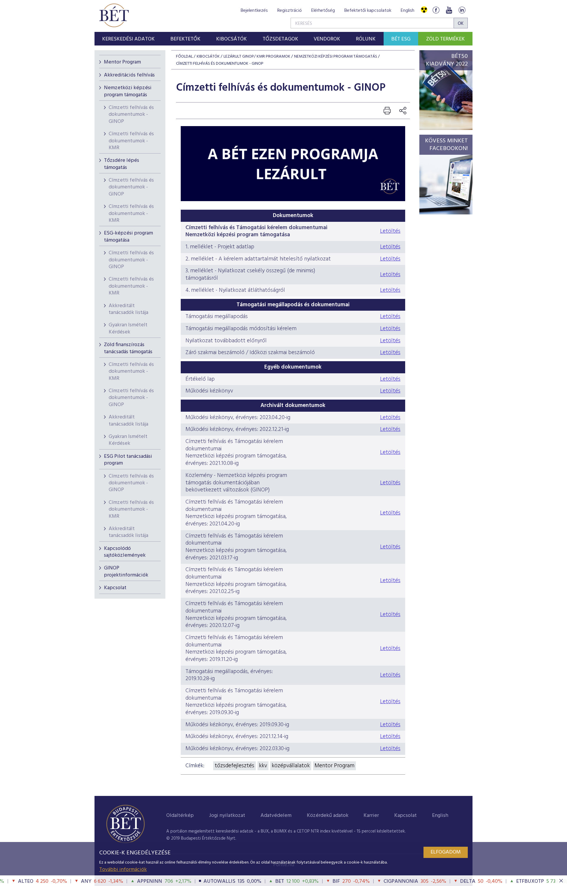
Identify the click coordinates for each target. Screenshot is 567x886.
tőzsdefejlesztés (234, 765)
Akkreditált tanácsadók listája (128, 309)
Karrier (371, 815)
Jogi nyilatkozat (227, 815)
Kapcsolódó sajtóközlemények (125, 552)
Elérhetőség (323, 10)
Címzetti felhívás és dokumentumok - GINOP (131, 114)
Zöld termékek (445, 39)
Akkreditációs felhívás (129, 75)
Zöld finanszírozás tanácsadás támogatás (128, 348)
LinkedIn (462, 10)
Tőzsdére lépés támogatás (121, 164)
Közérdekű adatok (327, 815)
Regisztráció (289, 10)
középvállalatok (291, 765)
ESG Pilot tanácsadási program (128, 460)
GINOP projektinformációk (126, 571)
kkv (263, 765)
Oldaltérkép (180, 815)
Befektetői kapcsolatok (367, 10)
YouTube (449, 10)
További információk (123, 869)
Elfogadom (446, 852)
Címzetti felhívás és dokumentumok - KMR (131, 141)
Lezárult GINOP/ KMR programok (257, 56)
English (407, 10)
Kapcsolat (115, 588)
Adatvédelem (275, 815)
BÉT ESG (400, 39)
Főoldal (184, 56)
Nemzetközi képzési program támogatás (127, 91)
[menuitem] (128, 38)
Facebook (436, 10)
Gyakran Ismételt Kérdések (128, 328)
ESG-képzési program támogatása (128, 236)
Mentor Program (122, 62)
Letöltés (390, 231)
